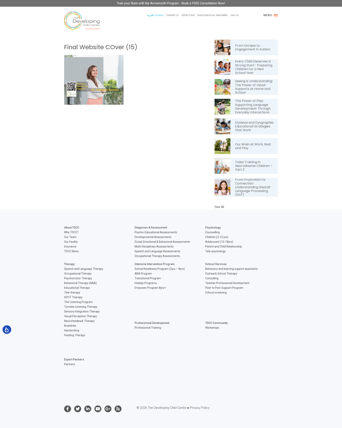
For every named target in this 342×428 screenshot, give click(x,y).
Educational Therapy (77, 287)
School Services (216, 264)
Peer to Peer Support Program (224, 287)
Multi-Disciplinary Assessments (154, 246)
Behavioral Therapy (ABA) (80, 283)
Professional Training (148, 327)
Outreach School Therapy (221, 273)
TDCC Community (216, 323)
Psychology (213, 227)
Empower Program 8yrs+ (150, 287)
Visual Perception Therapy (80, 316)
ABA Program (143, 273)
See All (219, 207)
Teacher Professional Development (227, 283)
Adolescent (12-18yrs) (219, 241)
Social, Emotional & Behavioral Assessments (162, 241)
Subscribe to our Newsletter (212, 15)
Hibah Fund (188, 15)
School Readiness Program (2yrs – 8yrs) (160, 268)
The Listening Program (78, 302)
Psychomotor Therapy (78, 278)
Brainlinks (70, 325)
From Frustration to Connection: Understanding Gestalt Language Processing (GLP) (253, 187)
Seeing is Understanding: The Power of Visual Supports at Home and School (254, 87)
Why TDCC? (71, 232)
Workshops (212, 327)
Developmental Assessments (153, 237)
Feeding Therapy (74, 335)
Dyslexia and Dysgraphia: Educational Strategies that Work (254, 126)
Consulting (211, 278)
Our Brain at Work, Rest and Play (253, 146)
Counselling (212, 232)
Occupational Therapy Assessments (157, 256)
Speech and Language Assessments (157, 251)
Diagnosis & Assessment (151, 227)
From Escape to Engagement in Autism (252, 47)
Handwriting (71, 330)
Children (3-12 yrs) (216, 237)
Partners (69, 364)
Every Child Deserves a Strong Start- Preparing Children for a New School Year (253, 67)
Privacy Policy (200, 408)
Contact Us (172, 15)
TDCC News (71, 251)
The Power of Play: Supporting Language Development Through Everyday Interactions (253, 107)
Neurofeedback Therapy (79, 321)
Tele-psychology (215, 251)
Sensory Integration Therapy (82, 311)
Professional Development (152, 323)
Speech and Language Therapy (83, 268)
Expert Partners (74, 359)
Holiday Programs (146, 283)
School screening (216, 292)
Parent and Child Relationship (223, 246)
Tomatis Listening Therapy (80, 306)
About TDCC (71, 227)
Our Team (70, 237)
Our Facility (71, 241)
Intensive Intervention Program (155, 264)
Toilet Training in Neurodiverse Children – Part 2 (253, 166)
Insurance (70, 246)
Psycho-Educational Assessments (156, 232)
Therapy (69, 264)
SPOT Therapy (73, 297)
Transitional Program (148, 278)
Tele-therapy (72, 292)
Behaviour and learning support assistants (231, 268)
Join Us (234, 15)
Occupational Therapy (78, 273)
